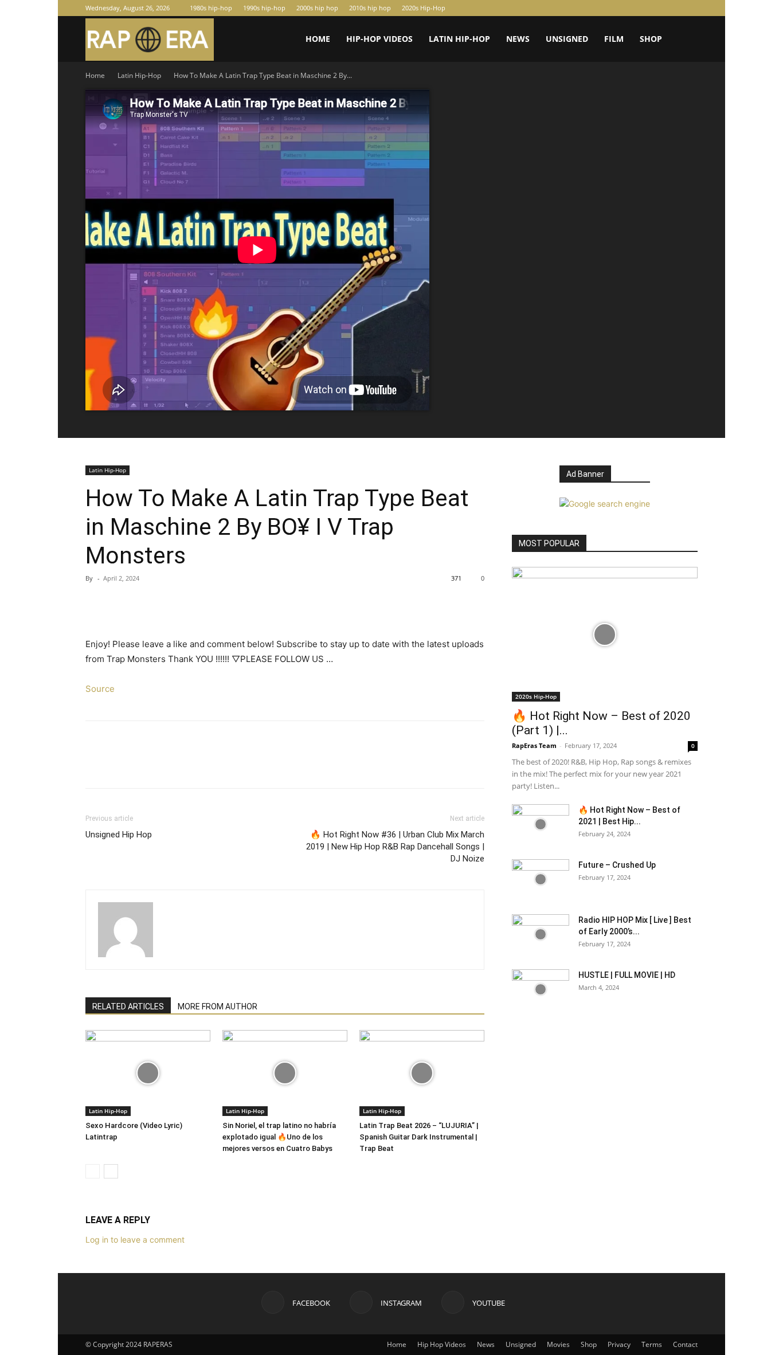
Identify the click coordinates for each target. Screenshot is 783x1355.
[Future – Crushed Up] (540, 879)
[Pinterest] (149, 604)
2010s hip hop (370, 7)
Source (100, 688)
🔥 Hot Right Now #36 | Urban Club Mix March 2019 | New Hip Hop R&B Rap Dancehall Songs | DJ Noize (395, 846)
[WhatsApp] (176, 604)
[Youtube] (689, 8)
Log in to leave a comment (135, 1239)
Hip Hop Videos (441, 1344)
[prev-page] (92, 1171)
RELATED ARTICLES (128, 1006)
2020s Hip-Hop (423, 7)
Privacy (619, 1344)
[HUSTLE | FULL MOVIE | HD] (540, 989)
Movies (558, 1344)
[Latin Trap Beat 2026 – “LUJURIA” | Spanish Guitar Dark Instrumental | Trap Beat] (421, 1073)
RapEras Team (534, 745)
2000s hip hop (317, 7)
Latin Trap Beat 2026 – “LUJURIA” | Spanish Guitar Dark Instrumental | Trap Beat (419, 1137)
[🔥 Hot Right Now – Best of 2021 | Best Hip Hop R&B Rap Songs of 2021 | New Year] (540, 824)
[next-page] (111, 1171)
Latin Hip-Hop (459, 38)
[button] (684, 39)
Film (614, 38)
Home (318, 38)
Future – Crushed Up (617, 865)
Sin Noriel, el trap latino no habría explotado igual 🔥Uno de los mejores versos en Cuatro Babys (279, 1137)
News (518, 38)
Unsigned (567, 38)
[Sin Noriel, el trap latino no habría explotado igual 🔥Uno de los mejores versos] (284, 1073)
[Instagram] (670, 8)
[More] (203, 604)
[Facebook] (651, 8)
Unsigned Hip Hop (118, 834)
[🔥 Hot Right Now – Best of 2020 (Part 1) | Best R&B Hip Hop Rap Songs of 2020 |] (605, 634)
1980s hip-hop (211, 7)
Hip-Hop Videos (379, 38)
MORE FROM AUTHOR (217, 1006)
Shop (651, 38)
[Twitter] (123, 604)
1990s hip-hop (264, 7)
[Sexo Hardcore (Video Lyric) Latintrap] (147, 1073)
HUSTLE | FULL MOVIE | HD (626, 975)
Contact (685, 1344)
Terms (651, 1344)
